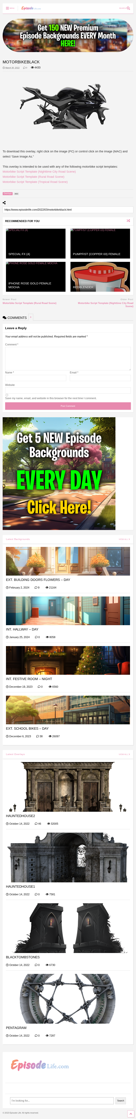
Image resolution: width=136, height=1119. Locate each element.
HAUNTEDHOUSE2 (20, 816)
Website (10, 385)
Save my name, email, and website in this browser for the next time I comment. (51, 398)
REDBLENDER (83, 287)
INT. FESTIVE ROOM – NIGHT (29, 679)
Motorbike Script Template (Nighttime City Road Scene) (39, 171)
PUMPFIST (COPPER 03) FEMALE (96, 254)
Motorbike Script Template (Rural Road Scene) (33, 176)
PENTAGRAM (16, 1028)
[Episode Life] (29, 10)
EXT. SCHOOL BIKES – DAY (27, 728)
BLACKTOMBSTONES (23, 957)
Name (9, 372)
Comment (11, 344)
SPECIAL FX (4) (19, 254)
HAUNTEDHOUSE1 (20, 886)
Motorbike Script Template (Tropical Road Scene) (35, 182)
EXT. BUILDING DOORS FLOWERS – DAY (38, 580)
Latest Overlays (15, 754)
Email (74, 372)
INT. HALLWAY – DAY (22, 629)
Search (120, 1100)
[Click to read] (36, 244)
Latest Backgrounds (18, 539)
